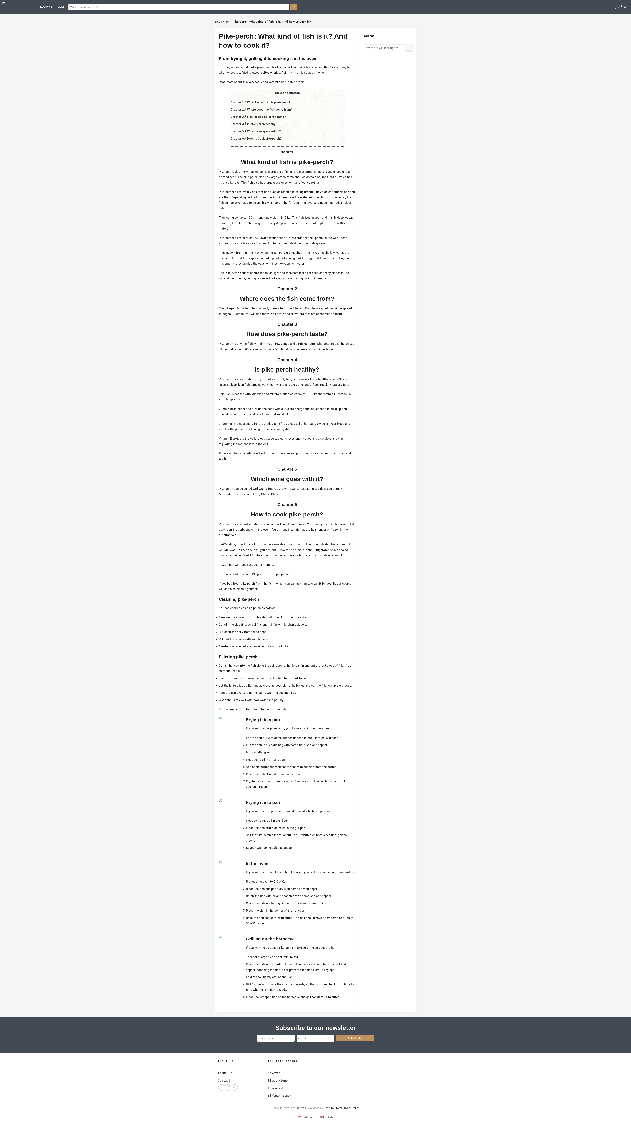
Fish (227, 21)
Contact (224, 1080)
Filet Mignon (279, 1080)
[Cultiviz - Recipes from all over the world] (18, 7)
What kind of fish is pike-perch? (268, 102)
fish (283, 82)
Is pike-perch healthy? (262, 124)
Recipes (46, 7)
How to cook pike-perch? (264, 138)
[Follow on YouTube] (626, 7)
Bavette (274, 1073)
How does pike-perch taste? (266, 116)
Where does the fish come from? (269, 109)
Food (60, 7)
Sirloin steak (279, 1095)
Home (218, 21)
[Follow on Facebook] (614, 7)
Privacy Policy (351, 1108)
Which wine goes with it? (264, 131)
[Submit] (293, 7)
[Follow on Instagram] (620, 7)
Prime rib (276, 1088)
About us (225, 1073)
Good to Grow (332, 1108)
